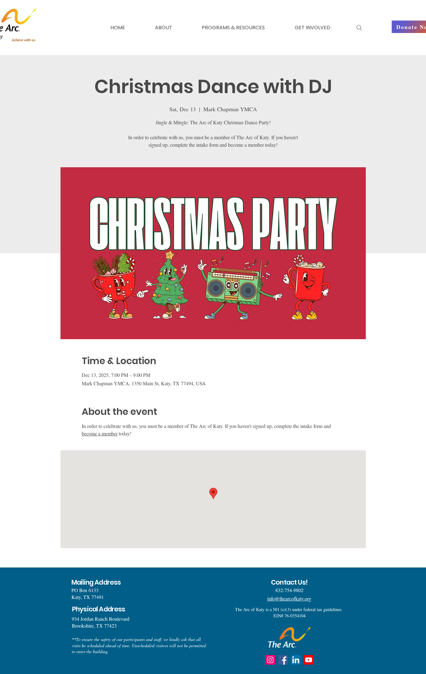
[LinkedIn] (296, 660)
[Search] (359, 27)
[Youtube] (308, 660)
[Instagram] (270, 660)
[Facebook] (283, 660)
